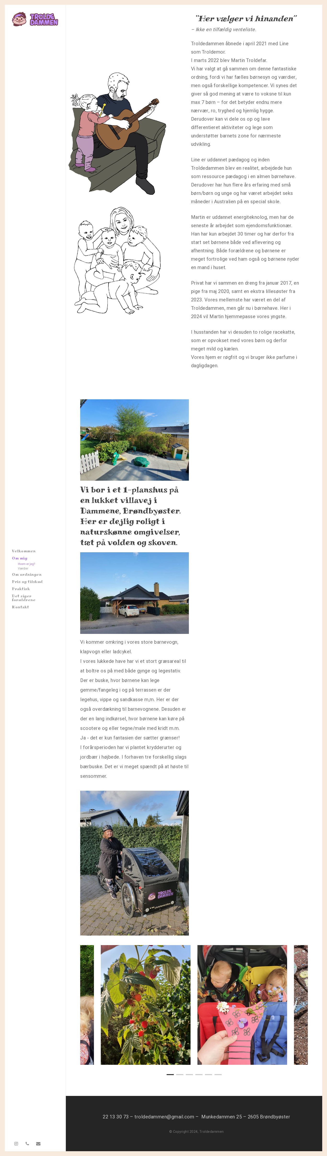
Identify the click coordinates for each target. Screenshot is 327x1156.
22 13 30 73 (116, 1116)
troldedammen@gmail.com (164, 1116)
